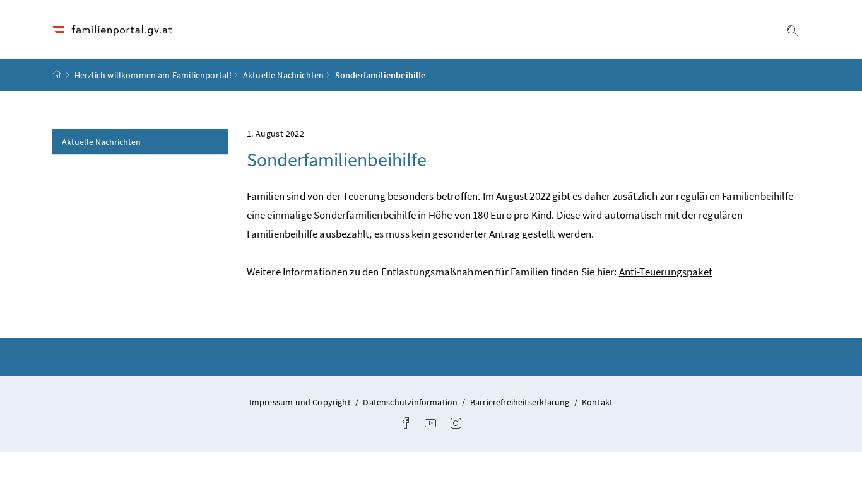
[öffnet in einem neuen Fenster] (405, 424)
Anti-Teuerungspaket (665, 272)
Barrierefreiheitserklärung (521, 402)
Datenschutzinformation (411, 402)
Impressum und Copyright (301, 402)
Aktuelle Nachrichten (283, 75)
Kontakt (597, 402)
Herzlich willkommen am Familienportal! (153, 75)
